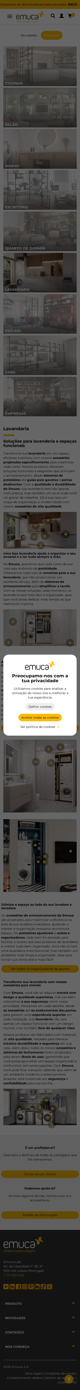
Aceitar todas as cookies (40, 718)
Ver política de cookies (37, 727)
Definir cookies (40, 707)
